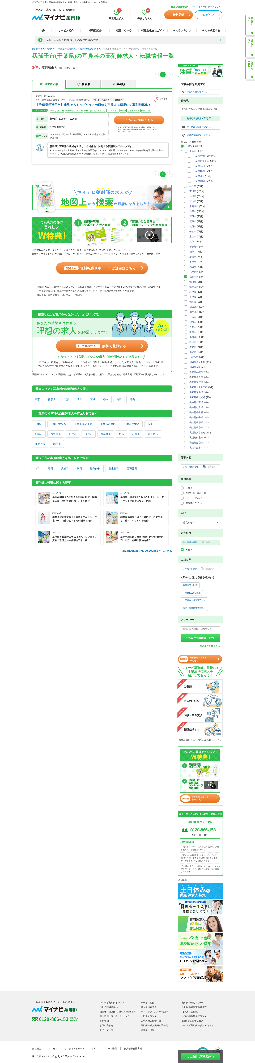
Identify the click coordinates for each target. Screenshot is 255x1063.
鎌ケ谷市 (40, 443)
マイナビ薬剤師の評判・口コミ (197, 1025)
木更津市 (55, 433)
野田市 (192, 216)
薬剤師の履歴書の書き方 (194, 1007)
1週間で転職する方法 (192, 1021)
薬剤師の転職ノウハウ (193, 1002)
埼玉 (79, 399)
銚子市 (192, 186)
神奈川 (52, 399)
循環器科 (132, 468)
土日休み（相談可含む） (194, 600)
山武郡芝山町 (196, 392)
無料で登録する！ (104, 346)
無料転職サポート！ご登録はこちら (101, 268)
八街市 (192, 317)
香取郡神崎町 (196, 372)
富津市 (192, 297)
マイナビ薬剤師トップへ (112, 1002)
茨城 (92, 399)
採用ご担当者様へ (180, 6)
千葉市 (38, 423)
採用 (94, 1048)
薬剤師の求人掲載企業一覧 (154, 1025)
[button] (163, 98)
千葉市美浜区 (131, 423)
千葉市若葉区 (108, 423)
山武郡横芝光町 (197, 397)
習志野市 (105, 433)
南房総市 (193, 337)
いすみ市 (193, 357)
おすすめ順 (51, 84)
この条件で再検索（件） (200, 637)
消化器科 (113, 468)
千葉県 (189, 146)
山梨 (119, 399)
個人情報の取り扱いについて (114, 1016)
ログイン (208, 14)
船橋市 (38, 433)
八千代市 (153, 433)
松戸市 (73, 433)
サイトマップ (106, 1030)
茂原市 (88, 433)
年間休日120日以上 (192, 593)
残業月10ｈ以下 (190, 585)
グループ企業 (110, 1048)
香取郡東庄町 (196, 382)
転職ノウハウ (124, 30)
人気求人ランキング (151, 1016)
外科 (50, 468)
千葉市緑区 (198, 176)
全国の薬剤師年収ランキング (196, 1016)
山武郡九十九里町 (198, 387)
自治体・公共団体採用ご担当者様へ (118, 1011)
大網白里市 (195, 447)
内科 (37, 468)
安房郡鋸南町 (196, 442)
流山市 (192, 266)
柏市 (121, 433)
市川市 (151, 423)
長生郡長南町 (196, 427)
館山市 (192, 201)
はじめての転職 (190, 1011)
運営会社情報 (147, 1030)
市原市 (136, 433)
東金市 (192, 236)
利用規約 (104, 1021)
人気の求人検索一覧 (151, 1021)
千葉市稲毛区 (200, 166)
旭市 (191, 241)
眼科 (79, 468)
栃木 (105, 399)
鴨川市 (192, 281)
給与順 (121, 84)
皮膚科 (65, 468)
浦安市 (57, 443)
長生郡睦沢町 (196, 407)
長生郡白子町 (196, 417)
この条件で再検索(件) (200, 1056)
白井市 (192, 327)
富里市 (192, 332)
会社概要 (36, 1048)
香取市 (192, 347)
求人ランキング (182, 30)
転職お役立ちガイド (153, 30)
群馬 (132, 399)
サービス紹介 (66, 30)
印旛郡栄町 (195, 367)
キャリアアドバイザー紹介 (154, 1011)
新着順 (86, 84)
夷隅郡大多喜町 (197, 432)
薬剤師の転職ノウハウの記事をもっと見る (147, 550)
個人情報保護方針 (133, 1048)
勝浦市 (192, 256)
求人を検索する (211, 30)
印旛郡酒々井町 (197, 362)
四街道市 (193, 307)
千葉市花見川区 (83, 423)
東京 (37, 399)
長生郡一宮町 (196, 402)
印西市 (192, 322)
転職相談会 (95, 30)
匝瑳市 (192, 342)
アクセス (52, 1048)
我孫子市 (193, 276)
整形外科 (95, 468)
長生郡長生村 (196, 412)
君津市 (192, 291)
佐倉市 (192, 231)
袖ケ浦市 (193, 312)
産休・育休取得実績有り (194, 608)
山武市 (192, 352)
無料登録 (178, 14)
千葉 (66, 399)
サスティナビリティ (74, 1048)
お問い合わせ (106, 1025)
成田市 (192, 226)
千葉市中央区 (58, 423)
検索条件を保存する (210, 645)
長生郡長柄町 (196, 422)
